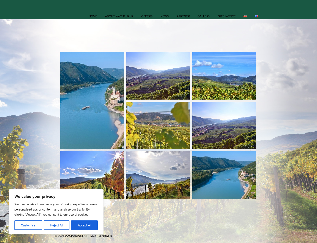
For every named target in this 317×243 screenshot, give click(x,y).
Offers (147, 16)
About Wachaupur (119, 16)
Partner (183, 16)
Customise (28, 225)
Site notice (227, 16)
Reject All (56, 225)
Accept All (84, 225)
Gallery (204, 16)
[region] (56, 211)
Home (93, 16)
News (164, 16)
